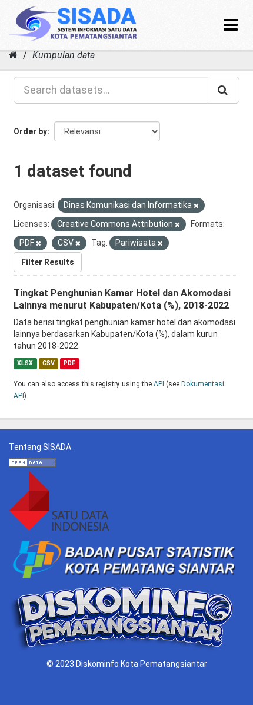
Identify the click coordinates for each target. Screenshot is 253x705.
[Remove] (196, 206)
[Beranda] (13, 55)
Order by (30, 131)
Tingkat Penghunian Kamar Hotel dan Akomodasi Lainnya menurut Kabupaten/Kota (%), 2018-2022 (122, 299)
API (159, 384)
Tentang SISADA (40, 447)
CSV (48, 363)
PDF (69, 363)
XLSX (25, 363)
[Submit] (223, 90)
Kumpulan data (63, 55)
